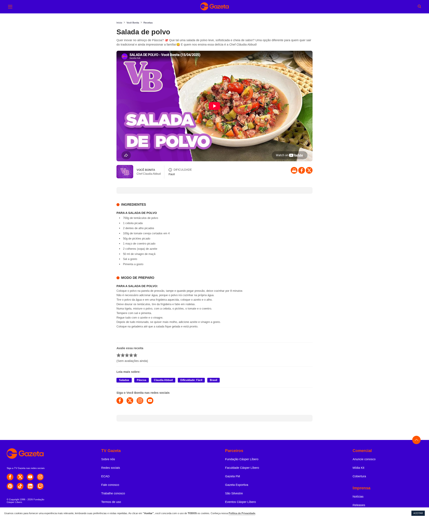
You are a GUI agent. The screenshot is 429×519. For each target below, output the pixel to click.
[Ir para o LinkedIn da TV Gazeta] (30, 486)
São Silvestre (234, 493)
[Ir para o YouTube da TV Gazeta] (30, 477)
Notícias (358, 496)
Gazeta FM (232, 476)
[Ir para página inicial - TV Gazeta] (214, 6)
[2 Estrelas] (123, 355)
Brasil (213, 380)
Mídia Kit (358, 467)
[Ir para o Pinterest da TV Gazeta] (10, 486)
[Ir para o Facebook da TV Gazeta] (301, 170)
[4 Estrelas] (131, 355)
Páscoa (141, 380)
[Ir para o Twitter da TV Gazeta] (309, 170)
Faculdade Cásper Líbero (242, 467)
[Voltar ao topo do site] (416, 440)
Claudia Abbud (163, 380)
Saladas (124, 380)
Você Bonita (146, 169)
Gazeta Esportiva (236, 485)
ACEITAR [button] (418, 513)
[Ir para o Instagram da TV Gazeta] (40, 477)
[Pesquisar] (419, 7)
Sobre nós (108, 459)
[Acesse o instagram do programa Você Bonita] (140, 400)
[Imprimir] (294, 170)
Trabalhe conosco (113, 493)
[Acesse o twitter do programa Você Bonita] (130, 400)
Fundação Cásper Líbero (241, 459)
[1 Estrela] (118, 355)
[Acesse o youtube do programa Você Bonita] (150, 400)
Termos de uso (111, 502)
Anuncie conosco (364, 459)
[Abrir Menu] (10, 6)
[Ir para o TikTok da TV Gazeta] (20, 486)
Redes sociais (110, 467)
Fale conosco (110, 485)
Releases (359, 505)
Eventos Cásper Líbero (240, 502)
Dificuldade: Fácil (191, 380)
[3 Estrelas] (127, 355)
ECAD (105, 476)
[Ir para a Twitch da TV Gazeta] (40, 486)
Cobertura (359, 476)
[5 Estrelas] (135, 355)
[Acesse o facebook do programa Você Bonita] (119, 400)
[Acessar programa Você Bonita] (124, 172)
